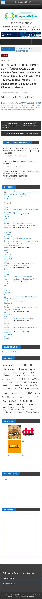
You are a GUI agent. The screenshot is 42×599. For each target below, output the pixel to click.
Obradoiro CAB (9, 401)
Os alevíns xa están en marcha (23, 319)
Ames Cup (13, 365)
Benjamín (6, 373)
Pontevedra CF (8, 404)
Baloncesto (10, 369)
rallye (10, 410)
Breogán (15, 373)
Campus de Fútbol (27, 373)
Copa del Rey (8, 385)
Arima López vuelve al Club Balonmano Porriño (22, 133)
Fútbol (29, 393)
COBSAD (35, 379)
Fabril (21, 394)
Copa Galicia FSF (21, 385)
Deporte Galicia (21, 23)
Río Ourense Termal (22, 410)
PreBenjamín (21, 404)
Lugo (28, 397)
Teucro (36, 412)
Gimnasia (12, 397)
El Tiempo (13, 393)
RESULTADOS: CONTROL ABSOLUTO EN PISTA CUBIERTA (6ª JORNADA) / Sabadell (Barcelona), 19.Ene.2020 (21, 151)
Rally (4, 410)
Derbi (5, 394)
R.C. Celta (33, 407)
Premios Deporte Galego (17, 407)
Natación (35, 397)
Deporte (23, 388)
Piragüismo (25, 401)
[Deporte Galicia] (3, 42)
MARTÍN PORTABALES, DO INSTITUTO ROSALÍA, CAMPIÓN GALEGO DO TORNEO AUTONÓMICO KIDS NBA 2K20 (19, 126)
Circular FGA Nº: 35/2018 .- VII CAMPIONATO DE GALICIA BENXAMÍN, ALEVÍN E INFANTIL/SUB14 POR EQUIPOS (21, 174)
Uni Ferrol (6, 415)
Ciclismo (24, 378)
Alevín (5, 365)
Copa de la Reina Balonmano (25, 382)
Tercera (29, 412)
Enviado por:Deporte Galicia (10, 92)
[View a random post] (39, 42)
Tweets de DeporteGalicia (10, 352)
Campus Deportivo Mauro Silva (14, 375)
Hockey (21, 397)
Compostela (7, 382)
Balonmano (27, 369)
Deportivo (35, 389)
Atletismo (4, 55)
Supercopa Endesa (17, 412)
